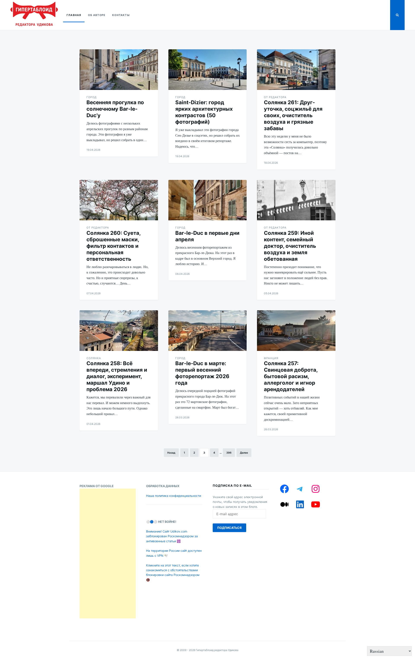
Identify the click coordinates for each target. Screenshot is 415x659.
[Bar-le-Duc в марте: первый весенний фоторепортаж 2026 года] (207, 330)
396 (228, 452)
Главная (74, 15)
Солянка (93, 358)
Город (91, 97)
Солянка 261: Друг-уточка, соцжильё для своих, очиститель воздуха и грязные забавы (293, 115)
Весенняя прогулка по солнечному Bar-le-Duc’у (115, 108)
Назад (171, 452)
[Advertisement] (108, 553)
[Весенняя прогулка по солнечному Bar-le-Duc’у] (119, 69)
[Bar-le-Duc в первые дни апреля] (207, 200)
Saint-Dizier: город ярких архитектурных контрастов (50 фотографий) (204, 112)
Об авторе (96, 15)
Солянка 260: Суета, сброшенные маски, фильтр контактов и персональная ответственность (113, 246)
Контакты (121, 15)
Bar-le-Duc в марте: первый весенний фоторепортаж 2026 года (202, 373)
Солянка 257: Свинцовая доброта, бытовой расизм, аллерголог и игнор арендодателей (291, 376)
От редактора (275, 97)
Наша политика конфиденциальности (173, 495)
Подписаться (229, 527)
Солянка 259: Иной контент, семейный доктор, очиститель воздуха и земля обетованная (290, 246)
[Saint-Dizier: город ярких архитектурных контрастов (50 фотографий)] (207, 69)
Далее (244, 452)
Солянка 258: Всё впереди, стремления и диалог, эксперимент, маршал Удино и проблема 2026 (116, 376)
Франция (271, 358)
